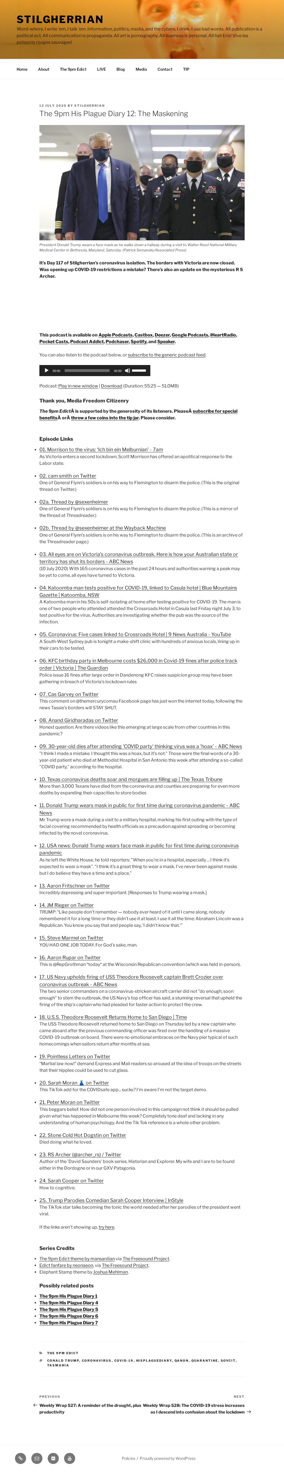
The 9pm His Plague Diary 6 (68, 1316)
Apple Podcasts (115, 335)
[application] (94, 370)
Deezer (162, 335)
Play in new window (78, 386)
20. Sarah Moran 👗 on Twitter (74, 1083)
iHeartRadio (223, 335)
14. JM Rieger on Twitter (66, 905)
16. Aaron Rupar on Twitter (70, 957)
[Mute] (127, 370)
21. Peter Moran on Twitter (69, 1102)
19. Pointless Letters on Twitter (74, 1056)
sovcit (228, 1361)
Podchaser (117, 341)
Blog (120, 69)
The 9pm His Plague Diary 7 (68, 1322)
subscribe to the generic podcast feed (167, 355)
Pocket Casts (53, 341)
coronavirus (97, 1361)
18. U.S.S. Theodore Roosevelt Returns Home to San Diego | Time (113, 1017)
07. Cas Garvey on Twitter (68, 694)
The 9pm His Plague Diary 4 (68, 1302)
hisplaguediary (154, 1361)
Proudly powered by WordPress (168, 1458)
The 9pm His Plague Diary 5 (68, 1309)
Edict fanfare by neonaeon (66, 1265)
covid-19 (124, 1361)
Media (141, 69)
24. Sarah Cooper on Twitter (71, 1180)
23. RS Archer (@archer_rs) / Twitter (80, 1154)
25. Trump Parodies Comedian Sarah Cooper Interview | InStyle (111, 1200)
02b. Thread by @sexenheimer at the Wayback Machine (102, 528)
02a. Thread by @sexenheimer (73, 502)
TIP (186, 69)
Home (22, 69)
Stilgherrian (60, 19)
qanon (181, 1361)
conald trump (63, 1361)
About (43, 69)
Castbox (144, 335)
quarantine (204, 1361)
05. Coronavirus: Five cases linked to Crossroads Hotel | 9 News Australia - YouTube (135, 634)
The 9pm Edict (73, 69)
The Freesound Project (146, 1258)
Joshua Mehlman (110, 1272)
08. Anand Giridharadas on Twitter (78, 720)
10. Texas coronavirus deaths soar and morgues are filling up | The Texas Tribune (130, 779)
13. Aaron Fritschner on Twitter (74, 886)
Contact (165, 69)
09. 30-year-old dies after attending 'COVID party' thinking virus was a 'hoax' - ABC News (140, 746)
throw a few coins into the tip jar (105, 417)
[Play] (46, 370)
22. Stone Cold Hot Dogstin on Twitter (82, 1135)
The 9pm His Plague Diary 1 (68, 1296)
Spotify (138, 341)
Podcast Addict (87, 341)
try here (106, 1227)
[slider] (140, 370)
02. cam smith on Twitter (67, 476)
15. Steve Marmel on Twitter (71, 938)
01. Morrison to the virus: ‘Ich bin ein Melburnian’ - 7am (101, 449)
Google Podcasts (190, 335)
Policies (128, 1458)
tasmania (58, 1365)
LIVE (101, 69)
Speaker (166, 341)
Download (111, 386)
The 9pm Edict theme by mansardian (77, 1258)
